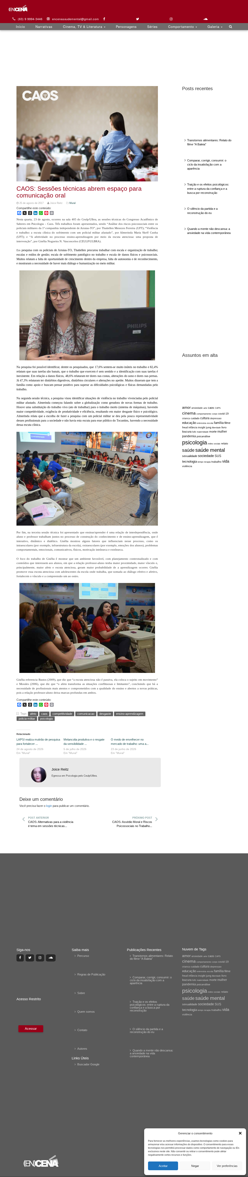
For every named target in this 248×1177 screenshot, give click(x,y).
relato (224, 443)
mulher (222, 431)
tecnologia (189, 461)
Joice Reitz (60, 769)
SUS (218, 456)
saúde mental (210, 450)
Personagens (126, 26)
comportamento (203, 414)
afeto (33, 713)
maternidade (202, 432)
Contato (82, 1030)
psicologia (194, 442)
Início (20, 26)
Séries (152, 26)
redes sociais (214, 443)
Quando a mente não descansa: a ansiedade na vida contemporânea (151, 1053)
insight (201, 427)
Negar (195, 1166)
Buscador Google (88, 1064)
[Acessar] (30, 1087)
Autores (82, 1048)
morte (213, 431)
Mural (72, 203)
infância (193, 427)
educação (189, 423)
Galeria (214, 26)
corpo (214, 414)
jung (208, 427)
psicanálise (203, 436)
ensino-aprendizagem (129, 713)
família (219, 423)
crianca (186, 418)
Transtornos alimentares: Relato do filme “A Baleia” (151, 957)
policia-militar (27, 718)
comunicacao (85, 713)
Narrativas (44, 26)
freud (185, 427)
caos (211, 407)
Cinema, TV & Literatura (83, 26)
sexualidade (189, 456)
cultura (204, 418)
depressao (215, 418)
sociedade (206, 456)
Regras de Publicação (91, 974)
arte (205, 408)
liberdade (216, 427)
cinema (189, 413)
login (49, 805)
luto (194, 431)
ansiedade (197, 408)
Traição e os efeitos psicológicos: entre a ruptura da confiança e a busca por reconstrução (208, 188)
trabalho (216, 461)
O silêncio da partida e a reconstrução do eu (146, 1030)
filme (227, 422)
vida (225, 461)
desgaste (105, 713)
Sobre (81, 993)
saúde (188, 450)
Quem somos (86, 1011)
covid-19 (223, 413)
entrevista (201, 423)
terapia (207, 462)
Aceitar (163, 1166)
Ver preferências (227, 1166)
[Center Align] (20, 957)
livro (223, 427)
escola (210, 423)
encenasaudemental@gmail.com (75, 19)
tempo (200, 462)
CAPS (217, 408)
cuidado (195, 418)
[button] (240, 1133)
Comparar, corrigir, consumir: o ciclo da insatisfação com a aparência (206, 164)
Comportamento (181, 26)
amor (186, 407)
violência (187, 466)
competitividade (62, 713)
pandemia (189, 436)
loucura (186, 431)
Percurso (83, 955)
